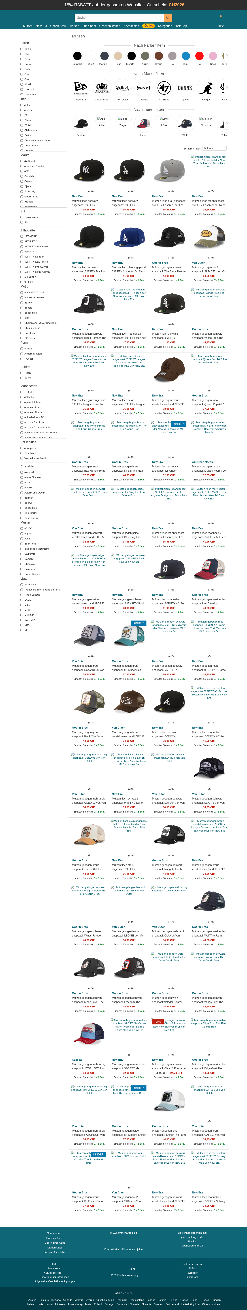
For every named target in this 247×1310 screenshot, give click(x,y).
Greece (205, 1299)
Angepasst (30, 448)
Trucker (28, 358)
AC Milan (29, 397)
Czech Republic (105, 1299)
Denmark (122, 1299)
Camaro (29, 558)
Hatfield (28, 201)
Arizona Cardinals (34, 422)
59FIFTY (29, 251)
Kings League (32, 594)
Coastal (28, 181)
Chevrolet (29, 563)
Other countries (211, 1304)
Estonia (162, 1299)
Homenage (30, 206)
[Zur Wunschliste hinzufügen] (102, 182)
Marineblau (30, 94)
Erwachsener (31, 217)
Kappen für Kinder (54, 1252)
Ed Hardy (29, 191)
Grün (27, 79)
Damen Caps (54, 1247)
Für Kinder (89, 26)
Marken (74, 26)
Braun (27, 59)
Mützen (28, 26)
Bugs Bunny (31, 517)
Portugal (109, 1304)
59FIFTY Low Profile (36, 261)
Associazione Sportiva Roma (40, 432)
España (151, 1299)
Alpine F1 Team (33, 402)
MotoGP (29, 614)
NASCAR (29, 620)
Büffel (27, 125)
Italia (40, 1304)
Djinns (27, 186)
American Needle (34, 166)
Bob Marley (30, 512)
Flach (27, 372)
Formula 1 (30, 584)
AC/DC (28, 528)
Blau (26, 53)
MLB (27, 609)
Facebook (192, 1272)
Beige (27, 48)
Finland (173, 1299)
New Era (41, 26)
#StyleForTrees (53, 1272)
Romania (122, 1304)
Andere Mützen (33, 353)
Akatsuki (29, 472)
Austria (32, 1299)
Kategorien (165, 26)
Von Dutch (198, 262)
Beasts (28, 307)
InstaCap (181, 26)
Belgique (44, 1299)
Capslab (29, 176)
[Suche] (168, 18)
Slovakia (134, 1304)
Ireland (31, 1304)
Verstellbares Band (35, 458)
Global (194, 1299)
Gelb (27, 69)
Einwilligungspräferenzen (55, 1276)
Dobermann (31, 145)
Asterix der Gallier (34, 297)
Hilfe (221, 26)
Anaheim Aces (32, 407)
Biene (27, 120)
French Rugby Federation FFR (42, 589)
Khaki (27, 84)
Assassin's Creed (34, 292)
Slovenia (146, 1304)
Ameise (28, 110)
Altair (27, 482)
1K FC (28, 392)
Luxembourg (75, 1304)
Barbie (28, 302)
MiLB (27, 604)
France (184, 1299)
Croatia (79, 1299)
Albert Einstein (32, 477)
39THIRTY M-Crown (36, 246)
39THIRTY (30, 241)
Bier (26, 317)
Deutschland (137, 1299)
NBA (26, 625)
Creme (28, 64)
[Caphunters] (54, 17)
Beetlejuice (30, 312)
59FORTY (30, 276)
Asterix (28, 487)
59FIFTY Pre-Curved (36, 266)
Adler (27, 105)
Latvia (49, 1304)
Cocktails (29, 333)
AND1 (27, 171)
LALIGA (28, 599)
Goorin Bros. (58, 26)
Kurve (27, 377)
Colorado (29, 569)
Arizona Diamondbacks (37, 427)
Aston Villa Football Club (38, 437)
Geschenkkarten (109, 26)
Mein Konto (54, 1268)
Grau (27, 74)
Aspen (27, 533)
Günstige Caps (54, 1238)
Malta (88, 1304)
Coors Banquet (33, 574)
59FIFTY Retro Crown (37, 271)
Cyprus (90, 1299)
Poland (98, 1304)
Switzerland (172, 1304)
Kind (26, 222)
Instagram (192, 1276)
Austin (27, 538)
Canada (67, 1299)
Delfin (27, 135)
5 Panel (28, 348)
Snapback (30, 453)
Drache (28, 150)
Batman (28, 497)
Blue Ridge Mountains (37, 548)
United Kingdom (190, 1304)
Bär (26, 115)
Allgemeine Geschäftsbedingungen (55, 1281)
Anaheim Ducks (33, 412)
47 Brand (29, 161)
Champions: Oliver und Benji (40, 322)
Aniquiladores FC (34, 417)
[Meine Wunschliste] (212, 17)
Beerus (28, 502)
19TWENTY (31, 236)
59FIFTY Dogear (34, 256)
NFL (26, 630)
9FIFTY (28, 281)
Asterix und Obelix (34, 492)
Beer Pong (30, 543)
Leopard (29, 89)
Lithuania (60, 1304)
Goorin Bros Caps (55, 1242)
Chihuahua (30, 130)
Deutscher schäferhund (37, 140)
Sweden (158, 1304)
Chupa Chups (32, 327)
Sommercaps (54, 1233)
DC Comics (30, 338)
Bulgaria (56, 1299)
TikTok (192, 1268)
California (29, 553)
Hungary (216, 1299)
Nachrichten (131, 26)
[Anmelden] (205, 17)
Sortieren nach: (192, 148)
